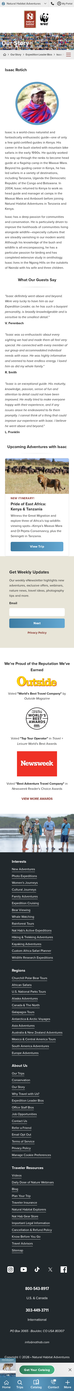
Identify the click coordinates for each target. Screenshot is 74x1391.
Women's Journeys (25, 882)
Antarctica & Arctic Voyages (31, 1019)
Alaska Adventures (25, 998)
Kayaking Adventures (26, 944)
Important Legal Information (31, 1223)
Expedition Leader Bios (39, 54)
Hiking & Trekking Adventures (32, 937)
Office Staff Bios (23, 1107)
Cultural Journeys (24, 889)
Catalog (36, 1387)
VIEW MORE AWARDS (37, 798)
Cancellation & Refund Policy (32, 1229)
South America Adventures (30, 1046)
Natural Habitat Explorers (29, 1209)
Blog (15, 1189)
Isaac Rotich (63, 54)
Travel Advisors (22, 1243)
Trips (19, 1387)
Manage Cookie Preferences (31, 1155)
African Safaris (22, 985)
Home (6, 1387)
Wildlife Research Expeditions (32, 957)
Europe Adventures (25, 1053)
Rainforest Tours (23, 923)
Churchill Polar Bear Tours (29, 978)
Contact (53, 1387)
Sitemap (17, 1250)
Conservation (21, 1080)
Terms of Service (23, 1141)
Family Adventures (25, 896)
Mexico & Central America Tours (34, 1039)
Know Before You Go (26, 1236)
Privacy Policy (37, 633)
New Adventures (23, 869)
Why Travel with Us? (25, 1094)
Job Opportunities (24, 1114)
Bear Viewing (21, 910)
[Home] (6, 54)
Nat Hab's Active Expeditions (32, 930)
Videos (17, 1175)
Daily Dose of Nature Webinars (33, 1182)
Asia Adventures (23, 1025)
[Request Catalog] (37, 1369)
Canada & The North (26, 1005)
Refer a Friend (21, 1128)
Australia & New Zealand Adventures (37, 1032)
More (67, 1387)
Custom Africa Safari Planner (31, 950)
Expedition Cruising (25, 903)
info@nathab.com (37, 1342)
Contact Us (19, 1121)
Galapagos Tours (23, 1012)
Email (13, 603)
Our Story (15, 54)
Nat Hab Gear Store (25, 1216)
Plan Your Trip (21, 1196)
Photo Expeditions (24, 876)
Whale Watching (23, 916)
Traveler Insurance (24, 1202)
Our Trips (18, 1073)
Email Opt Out (21, 1134)
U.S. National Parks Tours (29, 991)
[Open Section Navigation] (68, 54)
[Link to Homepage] (37, 20)
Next (37, 623)
